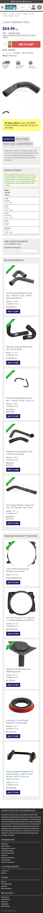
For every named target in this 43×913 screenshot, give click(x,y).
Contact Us (28, 1)
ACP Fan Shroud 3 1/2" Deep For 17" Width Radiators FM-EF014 (20, 619)
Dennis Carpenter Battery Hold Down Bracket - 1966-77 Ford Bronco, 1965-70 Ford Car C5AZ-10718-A (19, 775)
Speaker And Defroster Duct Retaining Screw (18, 670)
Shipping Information (8, 848)
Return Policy (5, 846)
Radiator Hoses (29, 14)
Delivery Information (7, 857)
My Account (5, 897)
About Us (4, 855)
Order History (5, 899)
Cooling (11, 14)
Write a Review (27, 52)
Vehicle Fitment (22, 139)
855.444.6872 (17, 1)
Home (4, 14)
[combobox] (21, 250)
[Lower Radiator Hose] (21, 89)
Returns (3, 873)
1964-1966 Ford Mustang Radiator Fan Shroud (17, 570)
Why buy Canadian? (7, 853)
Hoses (19, 14)
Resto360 (4, 844)
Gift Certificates (6, 884)
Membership (5, 906)
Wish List (4, 902)
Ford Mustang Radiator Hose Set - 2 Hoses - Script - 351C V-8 (20, 399)
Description (9, 139)
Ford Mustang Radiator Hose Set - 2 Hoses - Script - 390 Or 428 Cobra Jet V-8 (19, 295)
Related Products (24, 144)
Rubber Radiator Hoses (10, 16)
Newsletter (4, 904)
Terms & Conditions (7, 862)
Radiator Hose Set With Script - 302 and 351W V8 (19, 348)
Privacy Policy (5, 860)
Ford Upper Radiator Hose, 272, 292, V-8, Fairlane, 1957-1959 (20, 506)
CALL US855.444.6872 (32, 67)
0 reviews (16, 52)
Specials (4, 886)
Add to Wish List (10, 55)
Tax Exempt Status (7, 851)
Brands (3, 882)
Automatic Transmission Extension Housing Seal (17, 721)
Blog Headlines (6, 888)
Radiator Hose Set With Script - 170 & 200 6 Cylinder (19, 452)
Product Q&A (9, 144)
